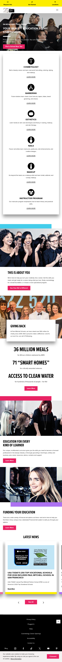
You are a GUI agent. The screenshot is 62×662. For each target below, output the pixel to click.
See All (31, 602)
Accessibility (31, 638)
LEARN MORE (31, 77)
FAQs (31, 629)
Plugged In (31, 624)
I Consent (52, 656)
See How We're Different (19, 288)
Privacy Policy (31, 619)
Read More (11, 589)
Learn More (31, 388)
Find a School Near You (13, 46)
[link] (8, 3)
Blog (6, 648)
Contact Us (31, 643)
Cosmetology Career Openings (31, 634)
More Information (16, 659)
